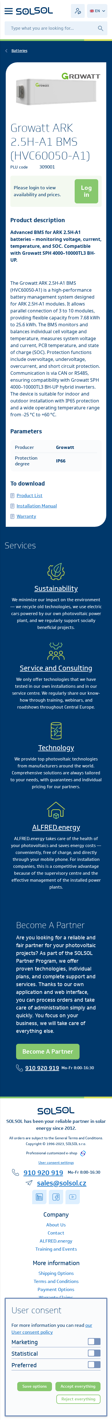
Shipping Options (56, 1273)
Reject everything (78, 1399)
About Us (56, 1225)
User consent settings (56, 1162)
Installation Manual (37, 506)
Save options (34, 1386)
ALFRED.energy (56, 827)
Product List (30, 495)
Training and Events (56, 1249)
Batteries (19, 50)
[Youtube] (72, 1197)
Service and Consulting (56, 668)
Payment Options (56, 1289)
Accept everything (78, 1386)
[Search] (100, 28)
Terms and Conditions (56, 1281)
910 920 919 (42, 1068)
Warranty (26, 516)
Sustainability (56, 588)
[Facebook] (56, 1197)
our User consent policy (51, 1328)
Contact (56, 1233)
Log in (86, 191)
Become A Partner (47, 1051)
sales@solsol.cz (61, 1183)
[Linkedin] (39, 1197)
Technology (56, 747)
